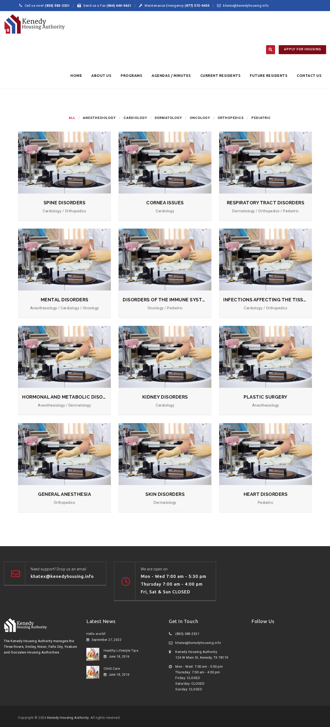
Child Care (112, 669)
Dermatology (168, 118)
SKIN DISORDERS (165, 494)
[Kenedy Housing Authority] (34, 24)
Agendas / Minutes (171, 76)
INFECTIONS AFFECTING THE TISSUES (265, 299)
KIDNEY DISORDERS (165, 397)
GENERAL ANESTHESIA (64, 494)
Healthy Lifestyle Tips (121, 650)
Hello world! (96, 634)
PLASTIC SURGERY (265, 397)
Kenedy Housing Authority (68, 718)
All (72, 118)
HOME (76, 76)
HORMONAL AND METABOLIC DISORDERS (64, 397)
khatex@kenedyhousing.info (198, 643)
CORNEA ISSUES (165, 202)
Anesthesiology (99, 118)
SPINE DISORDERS (65, 202)
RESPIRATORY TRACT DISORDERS (265, 202)
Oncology (200, 118)
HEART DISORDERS (266, 494)
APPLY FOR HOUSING (302, 49)
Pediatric (261, 118)
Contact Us (309, 76)
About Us (101, 76)
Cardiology (135, 118)
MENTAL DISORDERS (64, 299)
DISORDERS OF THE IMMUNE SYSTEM (165, 299)
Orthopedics (231, 118)
